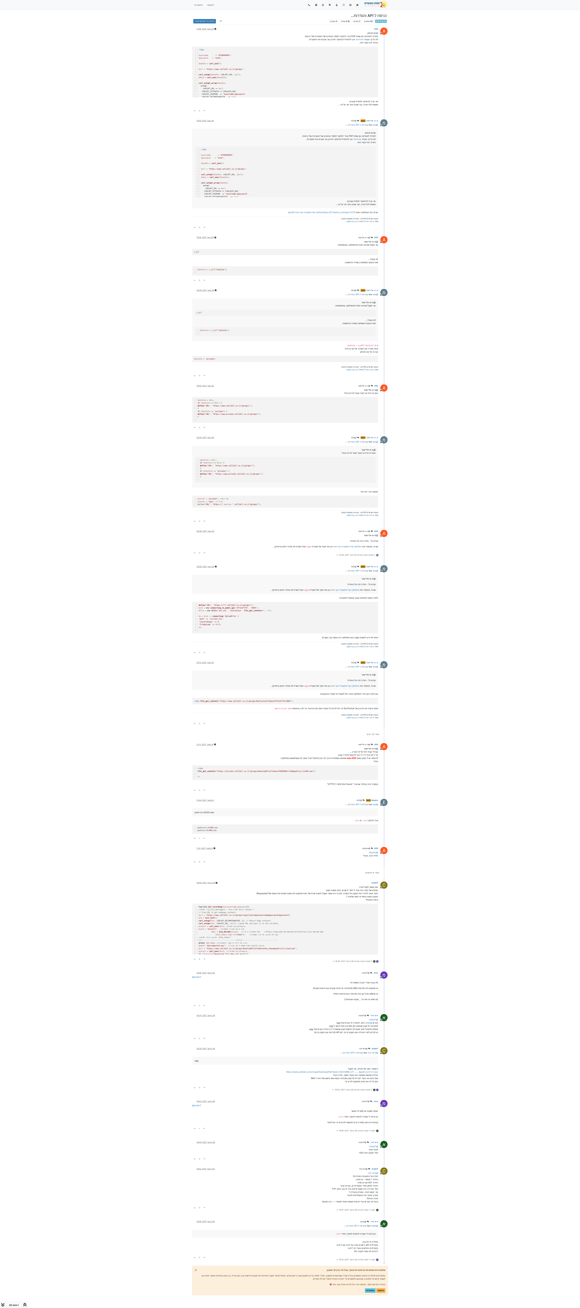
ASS (376, 29)
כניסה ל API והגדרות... (356, 124)
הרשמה (381, 1290)
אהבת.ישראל (369, 221)
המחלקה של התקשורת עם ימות (347, 546)
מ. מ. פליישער (372, 121)
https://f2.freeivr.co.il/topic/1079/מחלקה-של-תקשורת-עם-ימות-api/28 (321, 212)
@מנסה (363, 1221)
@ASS (354, 121)
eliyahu (375, 800)
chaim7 (375, 883)
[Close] (195, 1270)
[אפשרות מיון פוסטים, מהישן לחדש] (220, 21)
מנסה (376, 973)
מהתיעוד (360, 39)
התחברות (370, 1290)
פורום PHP (380, 21)
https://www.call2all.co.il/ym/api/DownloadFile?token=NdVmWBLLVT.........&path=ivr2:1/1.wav (332, 1072)
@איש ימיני (363, 1048)
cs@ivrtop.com (352, 221)
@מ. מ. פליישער (364, 237)
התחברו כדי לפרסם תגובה (204, 21)
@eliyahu (366, 848)
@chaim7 (366, 973)
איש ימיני (374, 1015)
